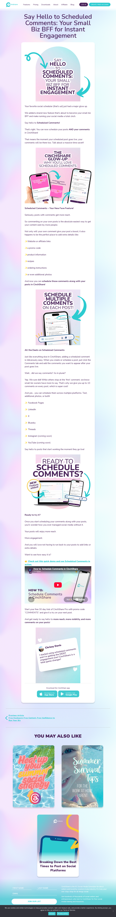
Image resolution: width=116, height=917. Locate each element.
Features (26, 4)
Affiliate (64, 4)
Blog (72, 4)
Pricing (35, 4)
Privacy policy (63, 914)
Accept (52, 914)
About (55, 4)
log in (83, 4)
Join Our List (34, 901)
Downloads (45, 4)
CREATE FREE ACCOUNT (100, 4)
